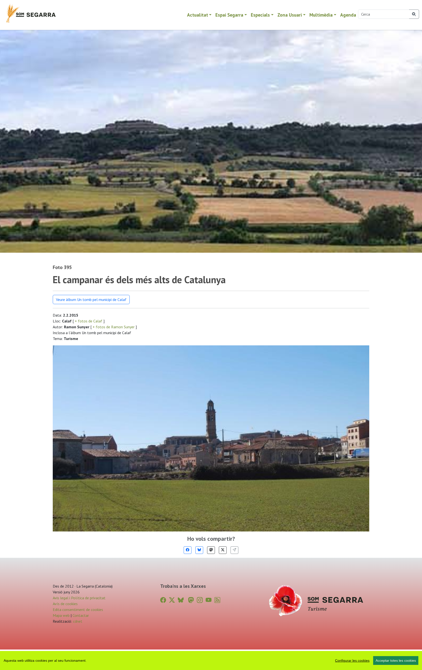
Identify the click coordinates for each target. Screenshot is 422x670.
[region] (211, 660)
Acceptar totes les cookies (396, 660)
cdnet (77, 621)
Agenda (348, 15)
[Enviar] (234, 550)
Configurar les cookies (352, 660)
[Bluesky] (199, 550)
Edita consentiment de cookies (78, 609)
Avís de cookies (65, 603)
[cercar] (414, 14)
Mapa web (61, 615)
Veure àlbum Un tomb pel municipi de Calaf (91, 299)
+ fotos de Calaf (88, 321)
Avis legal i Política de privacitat (79, 597)
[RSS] (217, 600)
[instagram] (200, 600)
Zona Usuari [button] (289, 15)
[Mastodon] (211, 550)
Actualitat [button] (197, 15)
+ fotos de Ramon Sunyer (114, 326)
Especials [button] (260, 15)
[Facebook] (187, 550)
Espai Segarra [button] (229, 15)
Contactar (81, 615)
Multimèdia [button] (321, 15)
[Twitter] (223, 550)
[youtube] (208, 600)
